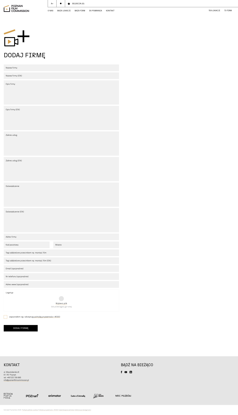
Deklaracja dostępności (83, 410)
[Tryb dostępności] (60, 3)
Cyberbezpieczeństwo (66, 410)
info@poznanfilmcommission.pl (16, 380)
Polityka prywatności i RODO (48, 410)
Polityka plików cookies (30, 410)
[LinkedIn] (131, 372)
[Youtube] (126, 372)
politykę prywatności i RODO (47, 317)
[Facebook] (121, 372)
